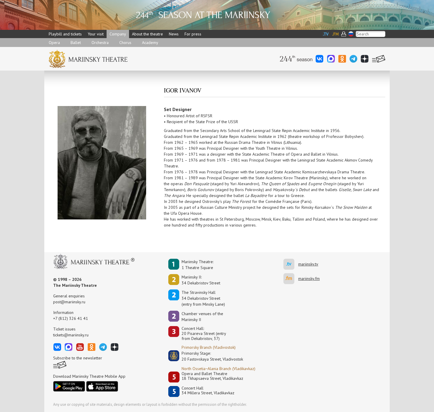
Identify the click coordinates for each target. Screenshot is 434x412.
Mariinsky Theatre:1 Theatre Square (197, 264)
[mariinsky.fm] (290, 278)
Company (118, 34)
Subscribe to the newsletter (77, 358)
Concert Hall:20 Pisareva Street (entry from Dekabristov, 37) (204, 333)
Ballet (76, 42)
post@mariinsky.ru (69, 301)
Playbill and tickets (65, 34)
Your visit (96, 34)
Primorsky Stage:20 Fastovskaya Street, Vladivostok (208, 356)
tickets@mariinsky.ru (71, 335)
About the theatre (147, 34)
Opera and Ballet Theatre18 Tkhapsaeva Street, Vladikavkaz (212, 376)
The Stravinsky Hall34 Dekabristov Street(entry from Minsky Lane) (203, 298)
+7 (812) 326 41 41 (70, 318)
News (174, 34)
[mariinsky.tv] (290, 264)
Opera (54, 42)
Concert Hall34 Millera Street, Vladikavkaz (208, 390)
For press (193, 34)
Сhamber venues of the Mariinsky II (202, 316)
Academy (150, 42)
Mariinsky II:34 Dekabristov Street (201, 280)
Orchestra (100, 42)
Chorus (125, 42)
